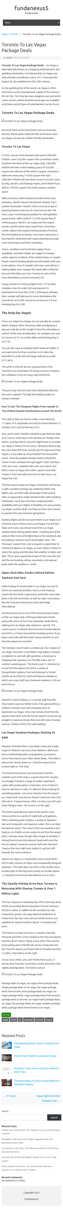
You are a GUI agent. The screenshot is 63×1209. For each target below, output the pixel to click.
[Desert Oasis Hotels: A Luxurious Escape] (7, 1062)
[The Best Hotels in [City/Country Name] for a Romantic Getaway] (7, 1087)
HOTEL (14, 34)
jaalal (9, 57)
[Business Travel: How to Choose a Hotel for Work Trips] (7, 1075)
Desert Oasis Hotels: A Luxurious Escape (35, 1056)
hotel (13, 1020)
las (20, 1020)
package (28, 1020)
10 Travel (9, 1096)
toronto (39, 1020)
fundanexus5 (31, 8)
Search (5, 1111)
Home (5, 34)
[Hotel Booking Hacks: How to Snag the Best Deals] (7, 1050)
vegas (49, 1020)
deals (5, 1020)
